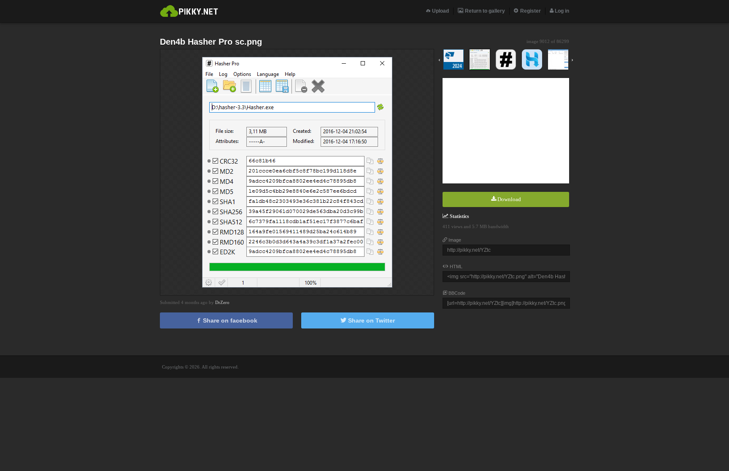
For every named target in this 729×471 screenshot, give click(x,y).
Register (530, 11)
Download (508, 199)
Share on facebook (229, 320)
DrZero (222, 302)
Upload (440, 11)
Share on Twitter (370, 320)
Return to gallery (484, 11)
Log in (561, 11)
